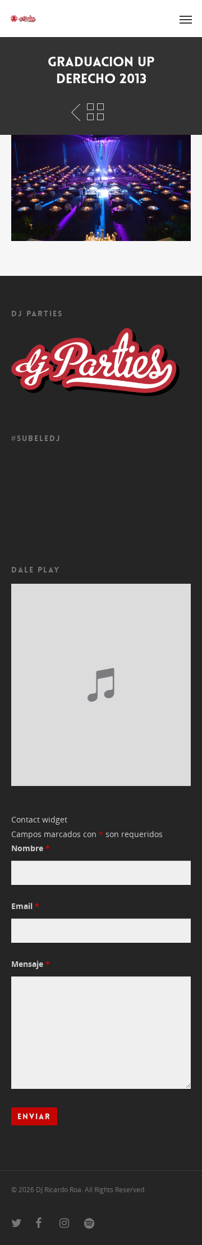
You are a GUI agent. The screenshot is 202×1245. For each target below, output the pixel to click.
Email (25, 906)
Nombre (30, 848)
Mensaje (30, 963)
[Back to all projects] (95, 112)
